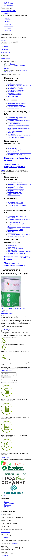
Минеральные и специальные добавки (14, 165)
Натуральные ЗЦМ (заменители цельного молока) (17, 118)
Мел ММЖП (11, 132)
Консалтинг (7, 23)
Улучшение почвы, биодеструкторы (18, 154)
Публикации (8, 24)
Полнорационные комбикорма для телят (19, 120)
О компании (7, 19)
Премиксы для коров (14, 123)
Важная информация (21, 15)
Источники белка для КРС (15, 131)
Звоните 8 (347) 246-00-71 (8, 11)
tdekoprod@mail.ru (6, 58)
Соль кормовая (12, 134)
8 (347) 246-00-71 (6, 14)
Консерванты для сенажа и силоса (17, 103)
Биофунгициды (12, 146)
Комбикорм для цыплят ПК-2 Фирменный (13, 308)
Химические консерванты (15, 105)
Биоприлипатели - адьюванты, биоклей (19, 153)
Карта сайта (4, 555)
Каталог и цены (8, 3)
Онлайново (14, 543)
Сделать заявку (5, 457)
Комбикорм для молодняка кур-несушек (19, 85)
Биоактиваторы (12, 148)
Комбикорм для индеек (14, 93)
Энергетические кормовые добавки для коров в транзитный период (19, 136)
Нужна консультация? (7, 313)
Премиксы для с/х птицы (15, 94)
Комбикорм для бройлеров (15, 88)
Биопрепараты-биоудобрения (16, 150)
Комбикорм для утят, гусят (15, 87)
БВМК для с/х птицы (14, 96)
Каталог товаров (20, 65)
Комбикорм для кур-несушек (16, 90)
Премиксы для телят (13, 122)
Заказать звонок (5, 52)
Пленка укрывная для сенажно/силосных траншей (17, 107)
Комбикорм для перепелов (15, 91)
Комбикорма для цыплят (15, 84)
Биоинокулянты (12, 151)
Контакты (7, 21)
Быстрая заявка (8, 5)
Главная (6, 2)
